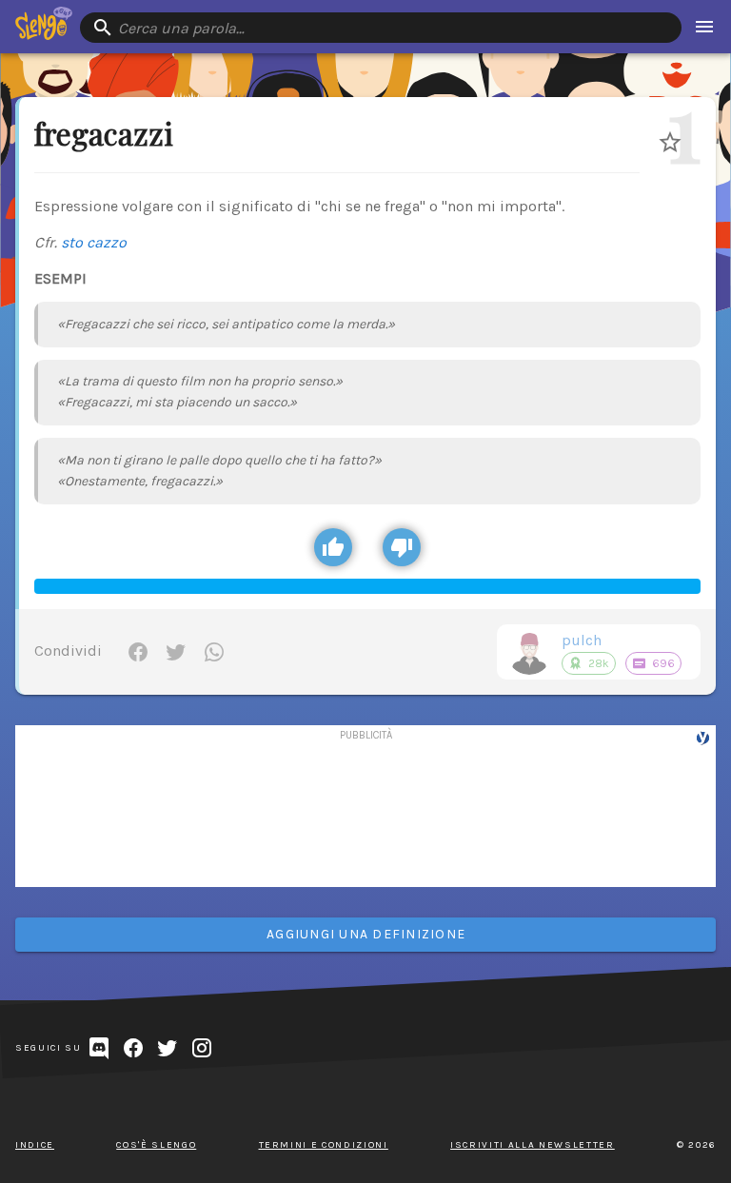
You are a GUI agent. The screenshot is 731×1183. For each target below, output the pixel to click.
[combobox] (381, 27)
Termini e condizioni (323, 1145)
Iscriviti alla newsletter (532, 1145)
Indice (34, 1145)
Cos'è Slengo (156, 1145)
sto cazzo (94, 242)
